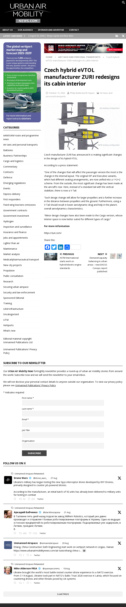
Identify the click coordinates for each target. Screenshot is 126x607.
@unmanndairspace (49, 543)
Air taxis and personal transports (20, 144)
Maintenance (10, 248)
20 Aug (65, 543)
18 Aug (66, 568)
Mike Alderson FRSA (25, 568)
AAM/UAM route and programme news (21, 137)
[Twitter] (123, 36)
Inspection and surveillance (17, 226)
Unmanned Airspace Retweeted (29, 473)
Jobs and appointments (15, 237)
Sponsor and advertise (51, 30)
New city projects (12, 265)
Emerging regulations (14, 183)
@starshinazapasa (51, 512)
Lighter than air (11, 243)
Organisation (28, 441)
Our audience (25, 30)
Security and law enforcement (19, 292)
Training (7, 303)
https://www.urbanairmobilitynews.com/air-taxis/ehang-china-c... (47, 550)
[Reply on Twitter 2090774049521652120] (15, 533)
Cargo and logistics (13, 161)
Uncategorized (11, 314)
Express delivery (11, 194)
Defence (7, 177)
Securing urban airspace (16, 286)
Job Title (26, 430)
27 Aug (54, 478)
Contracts (8, 172)
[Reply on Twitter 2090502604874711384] (15, 555)
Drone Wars (21, 478)
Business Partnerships (15, 155)
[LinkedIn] (117, 36)
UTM (6, 319)
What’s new (9, 330)
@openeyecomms (51, 568)
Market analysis (11, 254)
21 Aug (67, 512)
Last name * (28, 408)
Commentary (10, 166)
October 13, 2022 (57, 92)
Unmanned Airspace (26, 543)
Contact (74, 30)
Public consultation (13, 275)
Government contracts (15, 210)
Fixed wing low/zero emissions (19, 204)
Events (6, 188)
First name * (28, 398)
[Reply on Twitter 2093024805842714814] (15, 499)
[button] (123, 3)
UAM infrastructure (13, 308)
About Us (7, 30)
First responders (12, 199)
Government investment (16, 215)
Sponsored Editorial (13, 297)
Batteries (8, 150)
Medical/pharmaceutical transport (21, 259)
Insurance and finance (15, 232)
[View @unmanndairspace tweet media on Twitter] (84, 551)
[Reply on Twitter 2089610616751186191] (15, 583)
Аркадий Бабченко (26, 512)
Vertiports (8, 325)
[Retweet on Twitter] (12, 473)
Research (8, 281)
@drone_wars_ (40, 478)
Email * (25, 419)
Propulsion (9, 270)
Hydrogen (8, 221)
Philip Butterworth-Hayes (82, 92)
